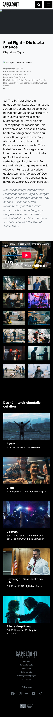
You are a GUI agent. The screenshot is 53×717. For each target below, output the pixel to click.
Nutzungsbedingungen (26, 675)
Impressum (26, 679)
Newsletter (26, 668)
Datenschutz (26, 672)
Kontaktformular (26, 665)
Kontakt (26, 661)
